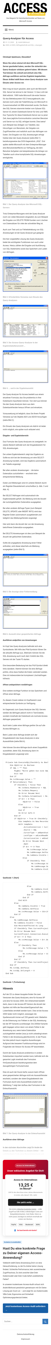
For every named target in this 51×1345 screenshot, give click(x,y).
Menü (11, 29)
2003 (7, 45)
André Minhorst (24, 42)
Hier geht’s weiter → (25, 1202)
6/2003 (12, 45)
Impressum (25, 1339)
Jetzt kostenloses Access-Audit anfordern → (25, 1308)
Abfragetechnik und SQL (25, 45)
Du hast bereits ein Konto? (27, 1230)
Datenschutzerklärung (25, 1334)
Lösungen (38, 45)
